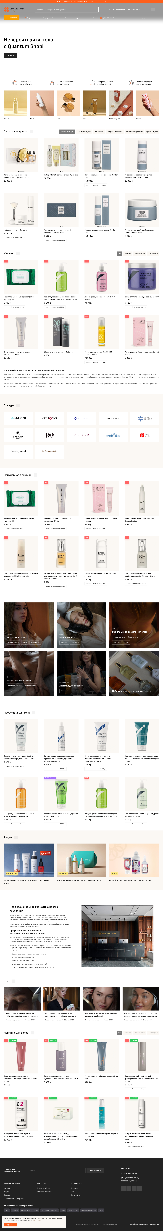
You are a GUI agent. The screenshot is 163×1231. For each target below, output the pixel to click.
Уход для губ (73, 1210)
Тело (101, 1210)
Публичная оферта (110, 1224)
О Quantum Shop (43, 1188)
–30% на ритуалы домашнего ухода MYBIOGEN (79, 880)
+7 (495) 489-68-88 (117, 9)
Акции (6, 1192)
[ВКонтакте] (123, 1188)
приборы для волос (89, 1210)
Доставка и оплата (44, 1192)
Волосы (15, 1210)
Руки (6, 1210)
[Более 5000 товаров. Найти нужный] (96, 9)
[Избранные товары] (151, 18)
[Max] (134, 1188)
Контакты (74, 1188)
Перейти (10, 55)
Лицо (63, 1210)
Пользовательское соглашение (87, 1224)
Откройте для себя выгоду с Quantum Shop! (130, 880)
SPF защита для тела (49, 1210)
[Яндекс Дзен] (139, 1188)
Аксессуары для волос (29, 1210)
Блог (72, 1192)
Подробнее (37, 1221)
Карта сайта (75, 1195)
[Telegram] (128, 1188)
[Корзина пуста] (158, 18)
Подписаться (95, 1170)
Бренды (7, 1195)
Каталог (7, 1188)
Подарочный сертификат (14, 1198)
